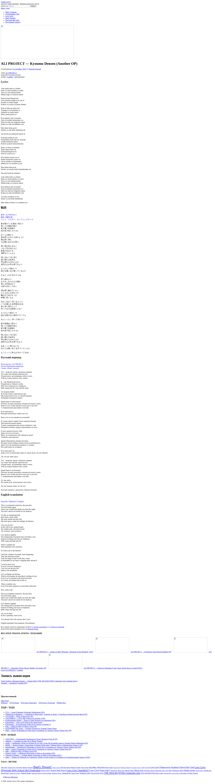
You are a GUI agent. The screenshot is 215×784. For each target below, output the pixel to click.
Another (10, 77)
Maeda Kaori (113, 770)
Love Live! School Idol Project (53, 770)
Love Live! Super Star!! (99, 770)
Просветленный (35, 69)
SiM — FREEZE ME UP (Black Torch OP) (21, 726)
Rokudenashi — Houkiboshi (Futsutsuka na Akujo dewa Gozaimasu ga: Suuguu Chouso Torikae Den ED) (43, 747)
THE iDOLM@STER (97, 773)
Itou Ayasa (85, 767)
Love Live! (9, 16)
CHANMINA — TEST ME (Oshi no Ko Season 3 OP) (25, 718)
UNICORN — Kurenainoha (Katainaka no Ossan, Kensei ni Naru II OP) (31, 739)
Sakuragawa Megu (36, 773)
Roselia (11, 773)
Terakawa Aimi (85, 773)
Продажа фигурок (12, 20)
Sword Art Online (46, 773)
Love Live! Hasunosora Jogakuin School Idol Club (172, 767)
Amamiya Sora (12, 767)
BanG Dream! (10, 18)
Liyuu (147, 767)
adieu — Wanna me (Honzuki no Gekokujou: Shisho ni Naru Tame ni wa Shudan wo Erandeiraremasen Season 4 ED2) (47, 757)
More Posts (5, 701)
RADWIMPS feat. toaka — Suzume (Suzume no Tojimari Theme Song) (31, 728)
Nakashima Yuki (160, 770)
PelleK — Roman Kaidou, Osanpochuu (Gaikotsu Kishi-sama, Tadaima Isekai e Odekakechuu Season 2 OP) (44, 745)
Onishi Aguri (199, 770)
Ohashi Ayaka (189, 770)
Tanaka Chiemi (75, 773)
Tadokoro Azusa (56, 773)
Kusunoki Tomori (136, 767)
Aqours (30, 767)
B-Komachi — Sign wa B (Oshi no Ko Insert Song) (23, 722)
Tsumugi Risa (175, 773)
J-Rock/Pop (101, 767)
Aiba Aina (4, 767)
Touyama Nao (167, 773)
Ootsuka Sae (207, 770)
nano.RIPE (168, 770)
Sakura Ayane (26, 773)
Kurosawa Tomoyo (126, 767)
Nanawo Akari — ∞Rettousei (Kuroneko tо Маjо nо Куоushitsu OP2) (30, 753)
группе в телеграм (57, 627)
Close (7, 8)
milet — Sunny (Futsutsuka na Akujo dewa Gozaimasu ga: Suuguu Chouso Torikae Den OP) (38, 730)
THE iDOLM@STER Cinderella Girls (122, 773)
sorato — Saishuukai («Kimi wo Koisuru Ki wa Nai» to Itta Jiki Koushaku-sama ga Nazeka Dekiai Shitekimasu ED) (46, 743)
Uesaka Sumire (192, 773)
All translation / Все (12, 14)
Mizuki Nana (139, 770)
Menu (3, 8)
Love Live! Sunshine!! (78, 770)
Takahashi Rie (66, 773)
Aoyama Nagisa (21, 767)
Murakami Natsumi (149, 770)
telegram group (32, 629)
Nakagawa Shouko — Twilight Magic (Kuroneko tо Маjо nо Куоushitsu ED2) (33, 755)
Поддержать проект (12, 22)
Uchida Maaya (183, 773)
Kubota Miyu (116, 767)
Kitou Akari (109, 767)
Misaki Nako (129, 770)
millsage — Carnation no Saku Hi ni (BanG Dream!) (24, 741)
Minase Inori (121, 770)
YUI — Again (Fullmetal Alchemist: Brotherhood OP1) (25, 712)
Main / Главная (10, 12)
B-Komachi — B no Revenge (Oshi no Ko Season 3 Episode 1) (28, 724)
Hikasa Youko (76, 767)
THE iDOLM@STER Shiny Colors (152, 773)
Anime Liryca (6, 2)
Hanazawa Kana (56, 767)
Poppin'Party (5, 773)
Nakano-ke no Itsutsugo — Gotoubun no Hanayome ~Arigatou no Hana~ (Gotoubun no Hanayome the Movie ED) (46, 714)
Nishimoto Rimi (177, 770)
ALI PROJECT (11, 73)
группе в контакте (40, 627)
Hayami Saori (66, 767)
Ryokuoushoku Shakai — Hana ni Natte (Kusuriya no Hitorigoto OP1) (30, 720)
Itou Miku (92, 767)
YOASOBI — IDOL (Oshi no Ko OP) (19, 716)
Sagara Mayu (17, 773)
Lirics (3, 670)
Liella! (143, 767)
